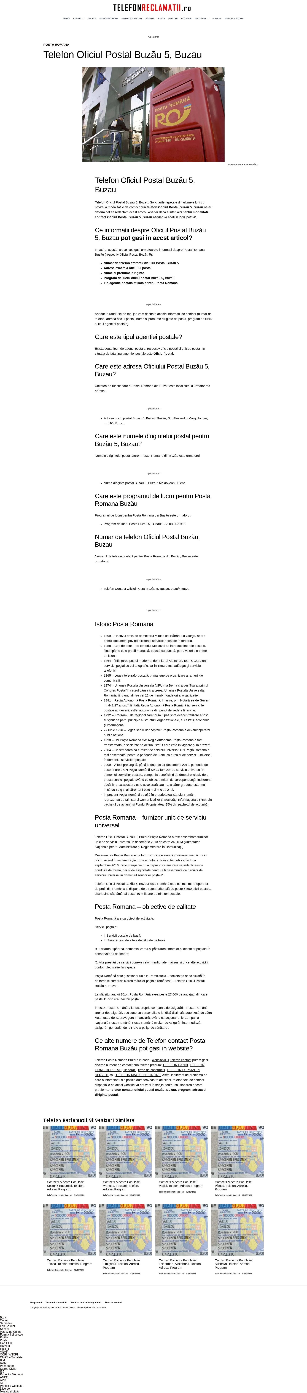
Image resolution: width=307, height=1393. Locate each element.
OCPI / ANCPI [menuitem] (9, 1354)
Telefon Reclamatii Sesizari (59, 1195)
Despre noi (36, 1302)
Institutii (200, 18)
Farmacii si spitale (132, 18)
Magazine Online (108, 18)
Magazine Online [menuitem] (10, 1331)
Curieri (77, 18)
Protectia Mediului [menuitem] (11, 1374)
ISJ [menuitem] (2, 1371)
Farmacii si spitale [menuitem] (11, 1334)
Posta (161, 18)
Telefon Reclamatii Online (62, 1307)
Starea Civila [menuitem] (8, 1368)
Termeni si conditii (56, 1302)
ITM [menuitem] (2, 1360)
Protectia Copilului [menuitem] (11, 1385)
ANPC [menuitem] (4, 1377)
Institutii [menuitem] (5, 1348)
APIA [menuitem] (3, 1380)
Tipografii (129, 1070)
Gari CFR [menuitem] (6, 1343)
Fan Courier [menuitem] (7, 1326)
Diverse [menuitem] (5, 1388)
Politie (150, 18)
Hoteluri (186, 18)
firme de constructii (151, 1070)
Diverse (216, 18)
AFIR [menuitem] (3, 1382)
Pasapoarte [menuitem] (7, 1365)
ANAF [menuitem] (4, 1351)
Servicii (91, 18)
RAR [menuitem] (3, 1363)
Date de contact (113, 1302)
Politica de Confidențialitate (86, 1302)
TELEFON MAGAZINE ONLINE (138, 1075)
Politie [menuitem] (4, 1337)
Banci (66, 18)
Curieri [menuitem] (4, 1320)
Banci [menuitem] (3, 1317)
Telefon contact (180, 1060)
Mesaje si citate (234, 18)
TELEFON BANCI (175, 1065)
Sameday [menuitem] (6, 1323)
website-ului (160, 1060)
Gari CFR (173, 18)
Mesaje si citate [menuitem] (10, 1391)
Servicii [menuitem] (4, 1328)
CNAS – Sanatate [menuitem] (11, 1357)
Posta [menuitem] (3, 1340)
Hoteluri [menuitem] (5, 1345)
